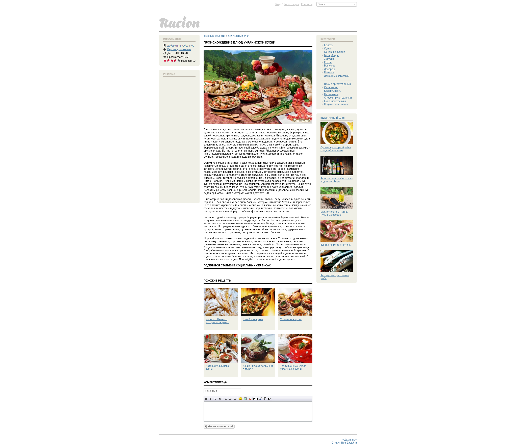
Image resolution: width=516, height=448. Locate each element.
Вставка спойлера (269, 398)
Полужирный (206, 398)
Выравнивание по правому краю (235, 398)
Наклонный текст (210, 398)
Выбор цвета (250, 398)
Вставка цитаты (260, 398)
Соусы (328, 62)
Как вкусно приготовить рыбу (334, 277)
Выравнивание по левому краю (225, 398)
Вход (278, 4)
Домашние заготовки (336, 75)
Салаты (328, 45)
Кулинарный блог (332, 117)
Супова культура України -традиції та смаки (335, 149)
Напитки (329, 72)
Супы (327, 48)
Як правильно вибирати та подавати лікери (336, 180)
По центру (230, 398)
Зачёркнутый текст (220, 398)
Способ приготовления (338, 97)
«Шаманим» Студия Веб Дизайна (344, 441)
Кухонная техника (335, 101)
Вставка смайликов (240, 398)
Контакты (306, 4)
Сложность (331, 87)
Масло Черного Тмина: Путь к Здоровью (334, 213)
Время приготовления (337, 83)
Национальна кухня (336, 104)
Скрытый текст (255, 398)
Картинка (245, 398)
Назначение (331, 94)
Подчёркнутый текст (215, 398)
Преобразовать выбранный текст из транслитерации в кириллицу (264, 398)
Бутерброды (331, 55)
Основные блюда (334, 51)
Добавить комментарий (219, 426)
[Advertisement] (179, 139)
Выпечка (329, 65)
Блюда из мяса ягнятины (335, 244)
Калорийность (332, 90)
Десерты (329, 69)
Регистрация (291, 4)
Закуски (329, 58)
